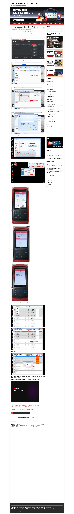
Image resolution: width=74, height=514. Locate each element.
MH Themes (24, 511)
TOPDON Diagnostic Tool (51, 121)
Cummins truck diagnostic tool (51, 91)
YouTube (55, 508)
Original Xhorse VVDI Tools (51, 114)
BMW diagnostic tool (50, 84)
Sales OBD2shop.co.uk (22, 29)
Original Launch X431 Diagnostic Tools (53, 111)
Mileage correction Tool (50, 102)
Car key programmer (50, 89)
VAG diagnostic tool (50, 124)
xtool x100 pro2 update (25, 413)
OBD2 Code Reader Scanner (51, 104)
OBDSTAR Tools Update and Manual (33, 23)
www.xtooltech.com (30, 33)
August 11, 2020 (14, 29)
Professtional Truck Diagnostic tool (52, 119)
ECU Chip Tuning (49, 94)
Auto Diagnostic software (51, 81)
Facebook (25, 508)
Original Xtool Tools (30, 29)
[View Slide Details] (37, 14)
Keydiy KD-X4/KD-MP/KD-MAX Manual (56, 23)
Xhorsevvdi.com (49, 180)
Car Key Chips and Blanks (51, 87)
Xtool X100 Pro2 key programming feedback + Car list (23, 410)
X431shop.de (49, 184)
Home (11, 23)
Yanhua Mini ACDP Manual (44, 23)
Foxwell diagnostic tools (50, 96)
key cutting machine (50, 101)
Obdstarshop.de (49, 188)
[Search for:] (54, 30)
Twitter (39, 508)
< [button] (11, 14)
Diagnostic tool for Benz (51, 92)
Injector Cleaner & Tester (51, 99)
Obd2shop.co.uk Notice (50, 106)
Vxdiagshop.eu (49, 186)
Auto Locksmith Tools (50, 82)
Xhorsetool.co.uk (49, 182)
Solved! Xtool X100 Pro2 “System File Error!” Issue (22, 406)
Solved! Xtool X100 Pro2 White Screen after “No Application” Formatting (26, 405)
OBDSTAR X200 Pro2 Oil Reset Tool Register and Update (23, 409)
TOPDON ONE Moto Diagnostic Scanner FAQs (54, 158)
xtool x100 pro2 (16, 413)
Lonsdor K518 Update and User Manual (19, 23)
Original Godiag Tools (50, 109)
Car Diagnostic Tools (50, 86)
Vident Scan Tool (49, 126)
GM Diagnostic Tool (50, 97)
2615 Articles (32, 417)
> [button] (63, 14)
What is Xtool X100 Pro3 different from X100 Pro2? (22, 408)
